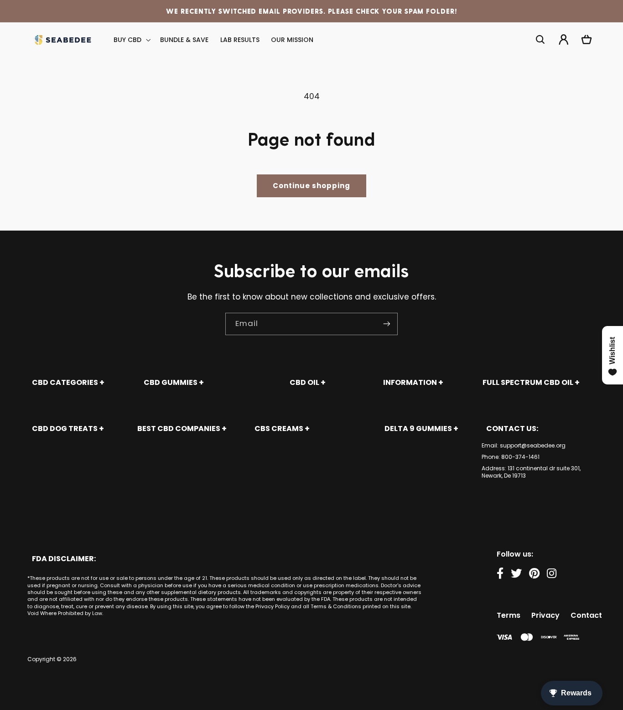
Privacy (545, 615)
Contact (586, 615)
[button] (131, 40)
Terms (508, 615)
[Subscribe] (386, 324)
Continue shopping (312, 185)
